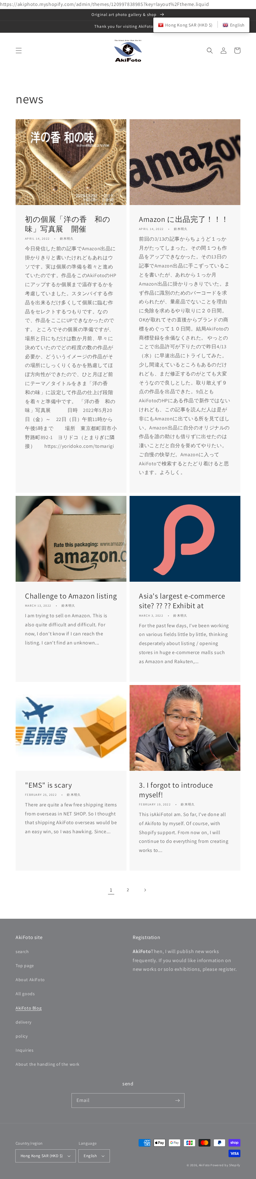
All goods (25, 993)
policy (22, 1036)
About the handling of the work (48, 1064)
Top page (25, 965)
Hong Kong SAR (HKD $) (42, 1155)
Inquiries (24, 1050)
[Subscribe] (177, 1100)
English (90, 1155)
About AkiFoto (30, 979)
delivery (24, 1022)
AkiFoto (204, 1165)
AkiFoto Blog (29, 1008)
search (22, 951)
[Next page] (145, 890)
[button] (19, 50)
